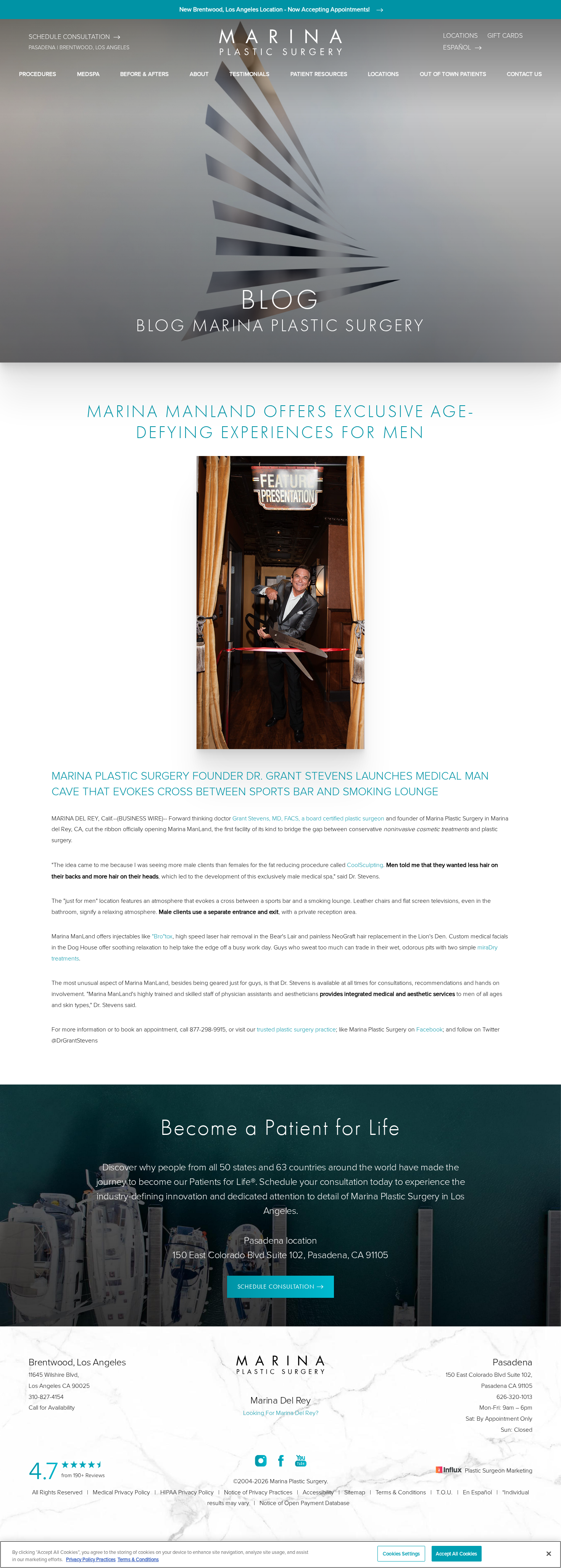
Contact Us (524, 74)
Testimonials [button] (249, 74)
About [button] (199, 74)
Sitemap (354, 1492)
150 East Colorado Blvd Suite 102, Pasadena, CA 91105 (280, 1255)
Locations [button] (383, 74)
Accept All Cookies (456, 1553)
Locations (460, 35)
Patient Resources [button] (318, 74)
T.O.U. (444, 1492)
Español (457, 47)
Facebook (429, 1029)
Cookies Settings (401, 1553)
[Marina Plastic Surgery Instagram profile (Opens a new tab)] (261, 1460)
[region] (280, 1554)
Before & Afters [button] (144, 74)
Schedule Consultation (69, 37)
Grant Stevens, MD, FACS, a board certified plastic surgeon (308, 818)
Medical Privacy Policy (121, 1492)
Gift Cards (505, 35)
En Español (477, 1492)
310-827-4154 (46, 1396)
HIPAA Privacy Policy (187, 1492)
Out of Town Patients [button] (453, 74)
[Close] (548, 1553)
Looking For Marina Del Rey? (280, 1412)
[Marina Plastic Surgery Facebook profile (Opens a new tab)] (281, 1460)
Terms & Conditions (401, 1492)
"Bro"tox (162, 936)
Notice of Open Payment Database (305, 1503)
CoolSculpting (365, 865)
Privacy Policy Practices (91, 1559)
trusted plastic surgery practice (296, 1029)
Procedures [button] (37, 74)
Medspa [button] (88, 74)
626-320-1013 (514, 1396)
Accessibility (318, 1492)
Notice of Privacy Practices (258, 1492)
